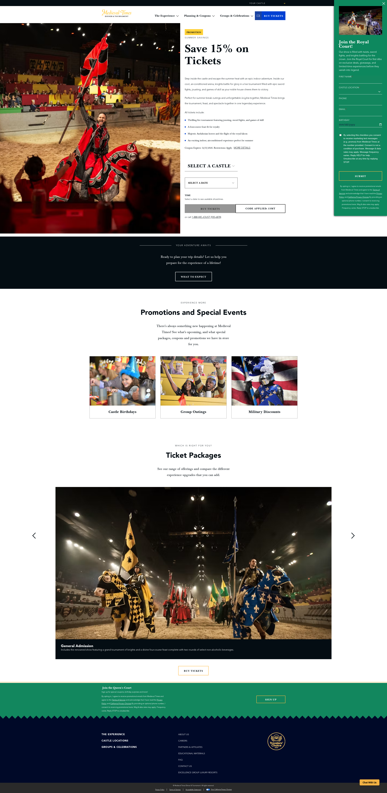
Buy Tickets (193, 670)
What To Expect (193, 276)
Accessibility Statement (193, 790)
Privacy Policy (159, 790)
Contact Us (185, 766)
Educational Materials (191, 753)
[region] (193, 575)
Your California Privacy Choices (221, 789)
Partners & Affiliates (190, 747)
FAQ (180, 760)
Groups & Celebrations (119, 747)
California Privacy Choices (358, 197)
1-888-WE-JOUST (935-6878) (206, 217)
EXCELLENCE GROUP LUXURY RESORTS (197, 772)
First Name (346, 77)
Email (342, 109)
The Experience (113, 734)
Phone (343, 98)
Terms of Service (118, 700)
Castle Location (349, 88)
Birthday (344, 120)
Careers (182, 741)
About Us (183, 734)
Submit (360, 176)
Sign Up (271, 699)
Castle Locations (115, 740)
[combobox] (276, 3)
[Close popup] (383, 3)
